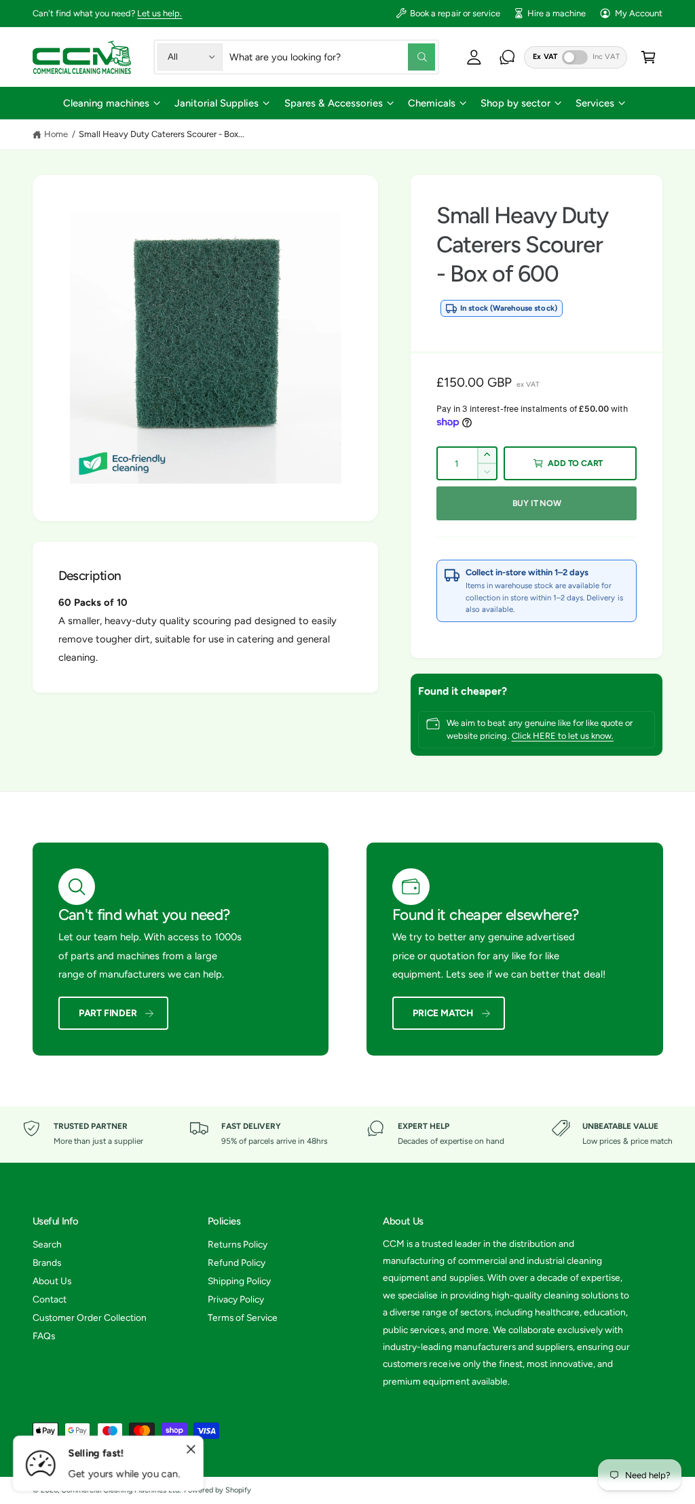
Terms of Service (243, 1317)
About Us (52, 1280)
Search (47, 1244)
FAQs (44, 1335)
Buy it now (536, 503)
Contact (50, 1299)
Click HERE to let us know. (563, 736)
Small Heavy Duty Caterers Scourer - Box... (162, 134)
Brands (47, 1262)
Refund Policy (236, 1262)
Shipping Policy (239, 1280)
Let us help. (159, 13)
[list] (347, 1134)
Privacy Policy (236, 1299)
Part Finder (108, 1012)
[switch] (575, 57)
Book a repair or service (455, 13)
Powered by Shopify (217, 1490)
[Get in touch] (507, 56)
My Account (638, 13)
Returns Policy (237, 1244)
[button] (111, 103)
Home (56, 134)
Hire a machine (556, 13)
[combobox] (332, 56)
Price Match (443, 1012)
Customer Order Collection (90, 1317)
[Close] (191, 1450)
